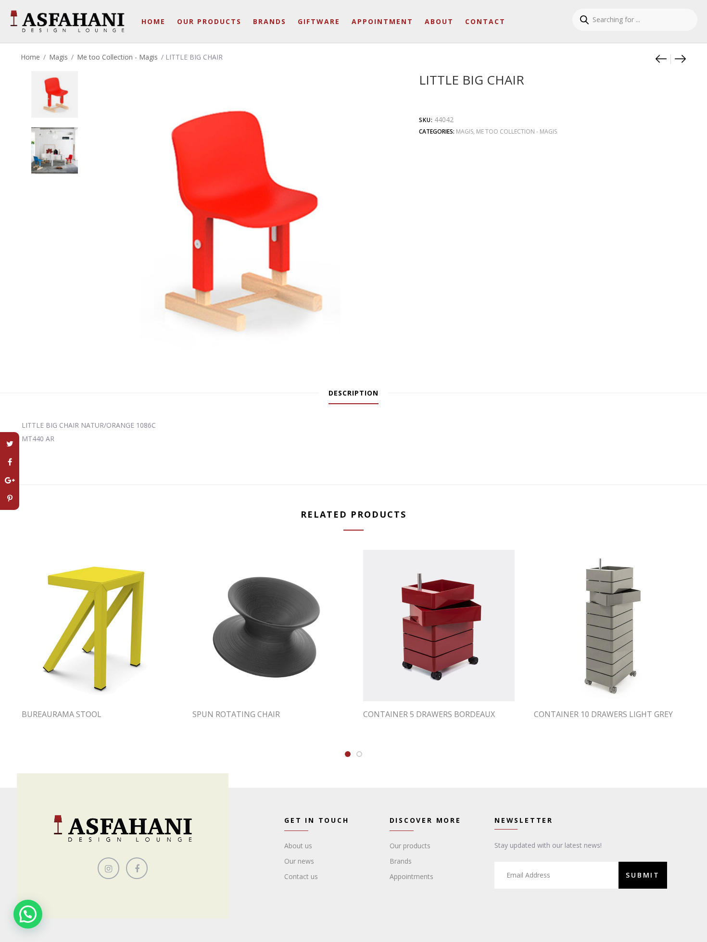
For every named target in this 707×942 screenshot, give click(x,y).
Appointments (411, 876)
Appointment (382, 21)
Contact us (301, 876)
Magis (58, 57)
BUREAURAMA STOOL (61, 714)
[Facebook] (9, 462)
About (439, 21)
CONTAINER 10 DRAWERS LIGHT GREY (603, 714)
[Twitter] (9, 443)
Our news (299, 861)
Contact (485, 21)
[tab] (353, 393)
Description (353, 392)
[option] (54, 90)
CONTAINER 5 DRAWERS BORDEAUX (429, 714)
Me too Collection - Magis (117, 57)
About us (298, 845)
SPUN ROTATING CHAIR (236, 714)
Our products (410, 845)
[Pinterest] (9, 498)
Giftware (319, 21)
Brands (269, 21)
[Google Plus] (9, 480)
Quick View (102, 681)
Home (153, 21)
